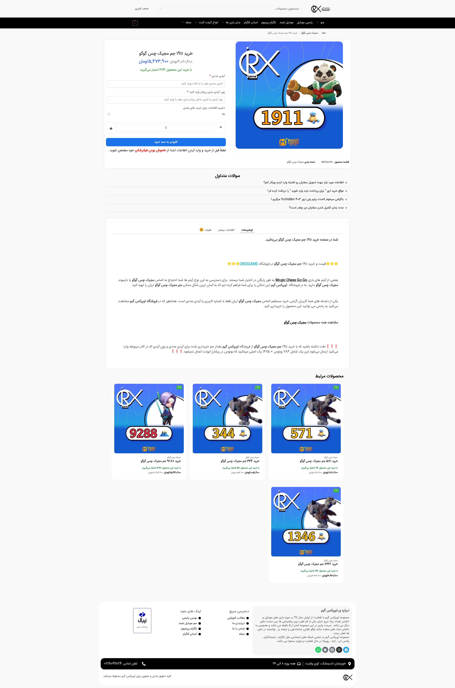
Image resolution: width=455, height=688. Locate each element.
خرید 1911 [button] (274, 346)
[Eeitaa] (332, 650)
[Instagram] (339, 650)
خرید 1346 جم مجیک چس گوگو (318, 564)
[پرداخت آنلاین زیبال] (142, 620)
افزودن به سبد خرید (166, 142)
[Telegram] (346, 650)
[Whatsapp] (318, 650)
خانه (324, 33)
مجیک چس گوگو (309, 33)
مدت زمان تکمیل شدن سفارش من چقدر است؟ (316, 207)
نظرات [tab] (206, 230)
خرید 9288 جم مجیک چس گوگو (161, 461)
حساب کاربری (142, 9)
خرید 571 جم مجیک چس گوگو (319, 461)
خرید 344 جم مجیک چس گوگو (240, 461)
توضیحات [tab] (247, 230)
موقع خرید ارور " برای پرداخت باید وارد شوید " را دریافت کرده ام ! (305, 191)
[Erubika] (325, 650)
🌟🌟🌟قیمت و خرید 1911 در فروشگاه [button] (282, 264)
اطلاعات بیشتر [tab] (226, 230)
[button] (134, 23)
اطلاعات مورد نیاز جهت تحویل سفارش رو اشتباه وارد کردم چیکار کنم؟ (304, 182)
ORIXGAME (249, 264)
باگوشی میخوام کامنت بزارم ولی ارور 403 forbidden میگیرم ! (307, 199)
